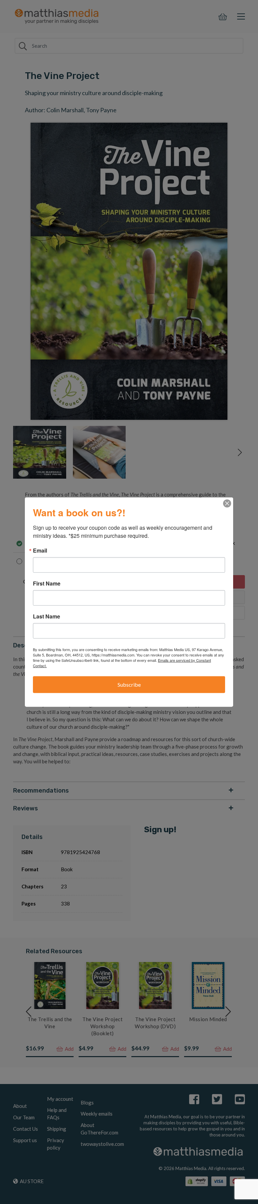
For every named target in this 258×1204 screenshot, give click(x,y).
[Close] (227, 503)
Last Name (46, 616)
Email (40, 550)
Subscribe (129, 684)
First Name (46, 583)
